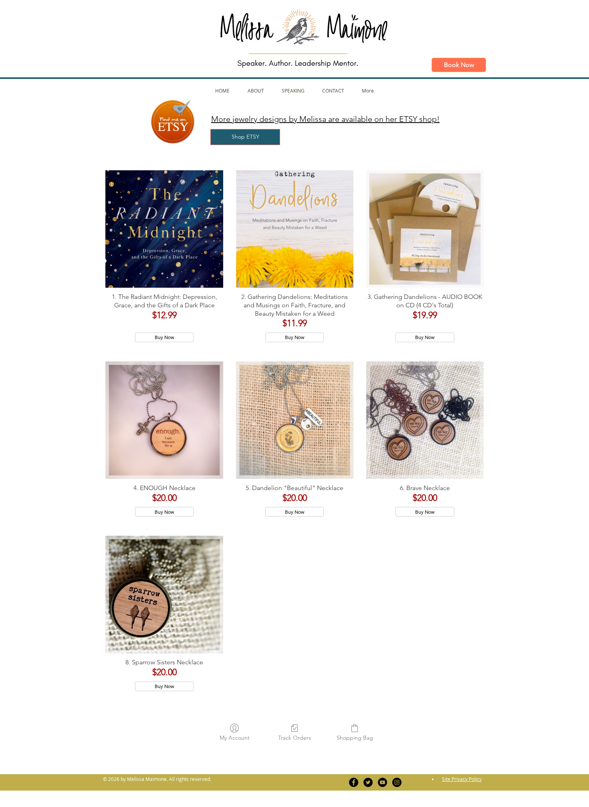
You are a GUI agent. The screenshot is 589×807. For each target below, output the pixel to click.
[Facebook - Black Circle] (353, 782)
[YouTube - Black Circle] (382, 782)
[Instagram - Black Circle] (396, 782)
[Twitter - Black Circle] (368, 782)
